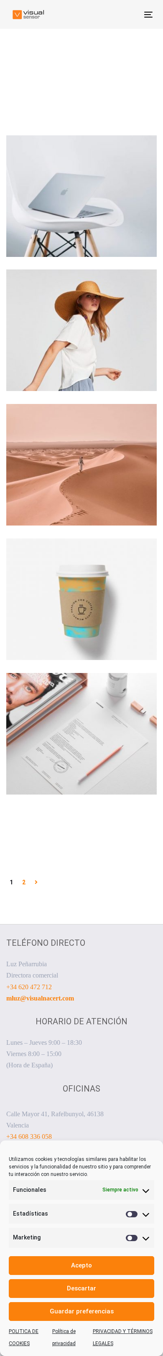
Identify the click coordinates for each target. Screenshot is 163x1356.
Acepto (81, 1265)
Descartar (81, 1288)
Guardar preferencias (82, 1311)
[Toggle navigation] (129, 14)
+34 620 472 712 (29, 986)
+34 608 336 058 (29, 1136)
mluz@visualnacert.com (40, 998)
